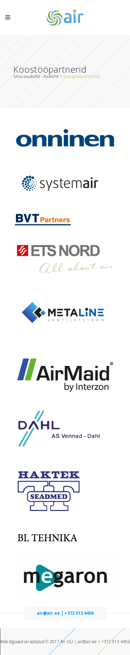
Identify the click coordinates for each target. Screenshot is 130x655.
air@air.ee (87, 642)
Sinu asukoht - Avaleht (36, 76)
